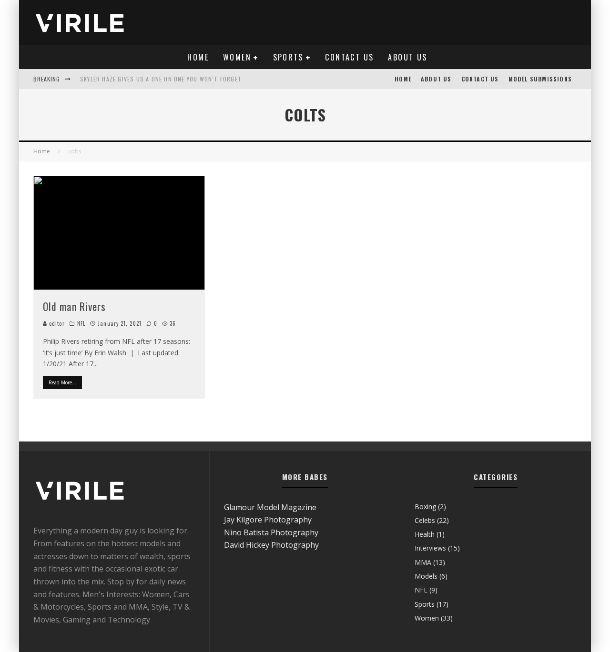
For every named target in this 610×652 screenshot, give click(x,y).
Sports (288, 57)
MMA (423, 562)
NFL (81, 323)
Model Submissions (540, 79)
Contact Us (349, 57)
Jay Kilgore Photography (268, 519)
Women (237, 57)
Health (425, 534)
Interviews (430, 547)
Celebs (425, 520)
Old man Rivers (74, 306)
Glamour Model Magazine (270, 507)
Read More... (62, 382)
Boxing (425, 506)
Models (426, 576)
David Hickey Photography (271, 545)
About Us (407, 57)
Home (198, 57)
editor (56, 323)
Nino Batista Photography (271, 532)
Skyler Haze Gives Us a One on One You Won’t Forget (161, 79)
